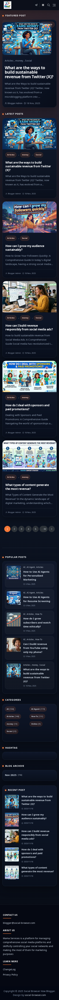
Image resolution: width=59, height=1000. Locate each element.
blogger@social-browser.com (19, 922)
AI (24, 567)
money (19, 60)
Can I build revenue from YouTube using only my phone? (35, 648)
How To (38, 614)
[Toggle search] (49, 5)
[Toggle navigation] (54, 5)
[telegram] (36, 5)
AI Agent (31, 567)
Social (28, 60)
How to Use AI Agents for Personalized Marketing (36, 575)
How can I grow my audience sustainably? (24, 248)
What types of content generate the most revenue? (27, 487)
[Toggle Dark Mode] (43, 5)
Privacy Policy (10, 974)
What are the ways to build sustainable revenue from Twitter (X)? (29, 72)
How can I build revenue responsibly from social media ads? (29, 327)
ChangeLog (9, 969)
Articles (9, 60)
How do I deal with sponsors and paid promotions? (27, 407)
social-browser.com (35, 995)
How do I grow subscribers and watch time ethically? (37, 622)
